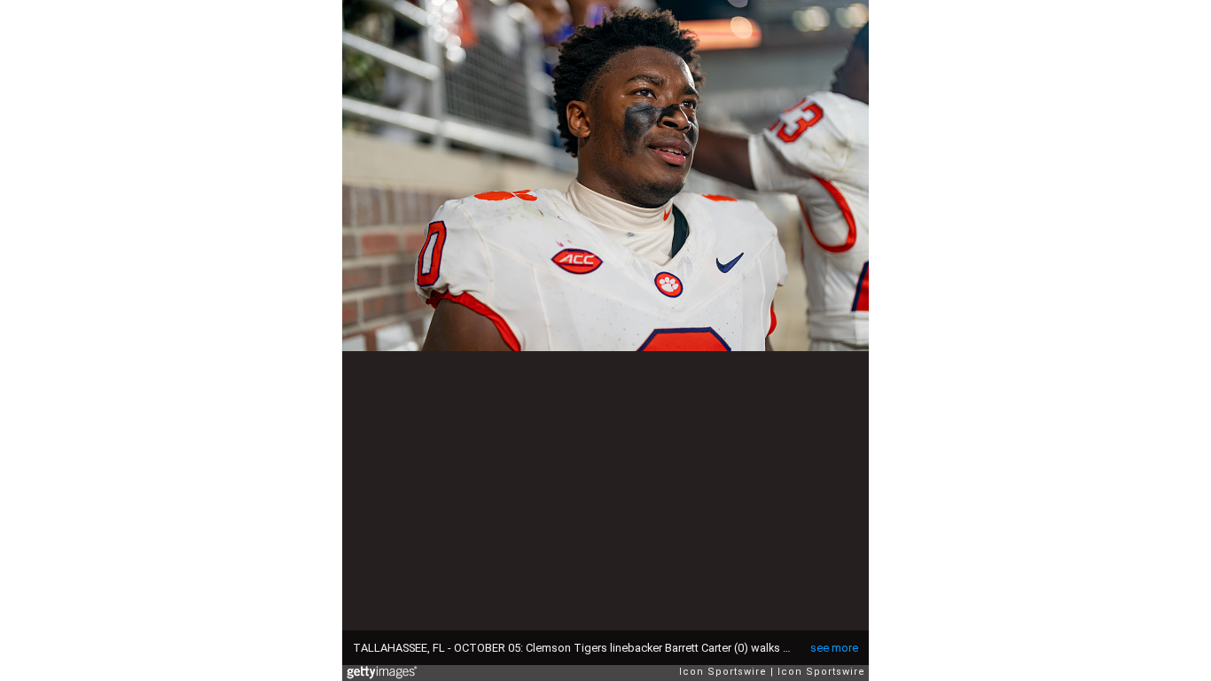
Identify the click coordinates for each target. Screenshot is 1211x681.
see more (834, 647)
